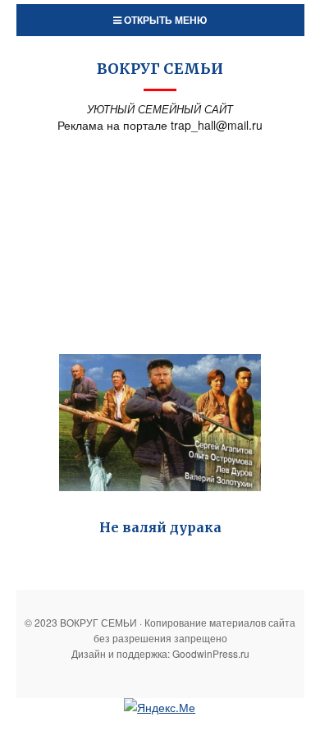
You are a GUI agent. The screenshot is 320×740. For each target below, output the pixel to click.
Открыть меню (164, 19)
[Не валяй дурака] (160, 423)
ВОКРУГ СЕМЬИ (160, 68)
